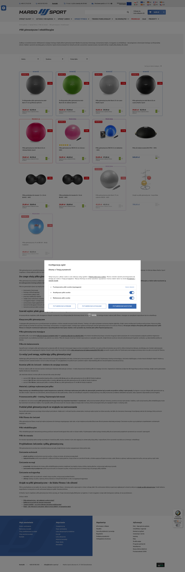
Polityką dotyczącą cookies (97, 277)
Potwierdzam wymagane (92, 306)
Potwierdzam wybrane (62, 306)
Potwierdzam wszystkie (122, 306)
